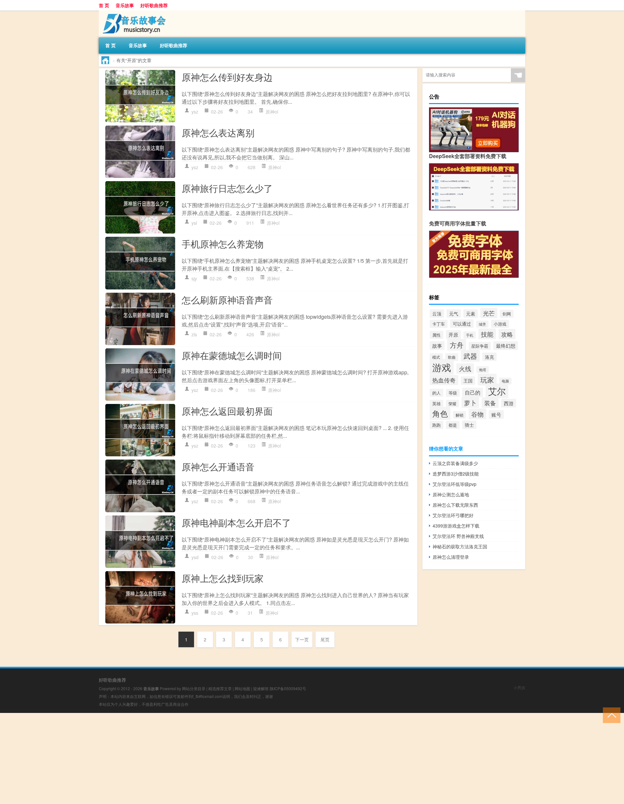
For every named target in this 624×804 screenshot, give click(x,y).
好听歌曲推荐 (154, 5)
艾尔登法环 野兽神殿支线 (458, 536)
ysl (194, 223)
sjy (194, 278)
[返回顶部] (610, 714)
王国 (468, 380)
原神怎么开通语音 (218, 466)
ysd (195, 557)
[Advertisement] (195, 758)
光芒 (489, 313)
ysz (194, 111)
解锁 (459, 415)
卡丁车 (438, 324)
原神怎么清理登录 (451, 557)
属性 (436, 335)
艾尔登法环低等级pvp (454, 484)
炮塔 (482, 369)
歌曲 (452, 357)
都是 (452, 425)
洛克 (489, 357)
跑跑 (436, 425)
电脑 (505, 381)
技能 (487, 333)
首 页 (104, 5)
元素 (470, 313)
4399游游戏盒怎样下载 (456, 525)
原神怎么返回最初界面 (227, 410)
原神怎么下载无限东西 (455, 505)
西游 (509, 403)
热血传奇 (444, 380)
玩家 (487, 379)
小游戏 (500, 324)
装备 (490, 402)
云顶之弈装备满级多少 (455, 463)
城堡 (482, 324)
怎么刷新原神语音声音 (227, 299)
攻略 (507, 334)
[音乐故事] (133, 12)
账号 (496, 414)
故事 (437, 345)
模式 (436, 357)
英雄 (436, 404)
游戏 (441, 367)
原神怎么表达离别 (218, 132)
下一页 (302, 639)
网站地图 (242, 688)
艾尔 (497, 390)
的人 (436, 393)
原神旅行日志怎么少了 (227, 187)
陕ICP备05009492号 (288, 688)
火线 (465, 368)
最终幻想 (505, 345)
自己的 (472, 392)
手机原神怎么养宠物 (223, 243)
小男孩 (519, 687)
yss (194, 613)
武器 (470, 356)
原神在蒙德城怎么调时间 (232, 355)
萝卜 (470, 402)
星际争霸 (479, 346)
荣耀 (452, 403)
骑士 (469, 425)
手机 (469, 335)
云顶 (436, 313)
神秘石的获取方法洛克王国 (460, 546)
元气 (453, 313)
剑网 (506, 314)
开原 (453, 334)
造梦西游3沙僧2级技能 (456, 473)
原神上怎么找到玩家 (223, 577)
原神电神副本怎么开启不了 (236, 522)
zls (194, 334)
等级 (452, 393)
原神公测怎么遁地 (451, 494)
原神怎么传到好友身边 (227, 76)
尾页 (325, 639)
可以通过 (462, 323)
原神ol (272, 111)
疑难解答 (261, 688)
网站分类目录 (193, 688)
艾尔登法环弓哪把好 (453, 515)
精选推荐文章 (220, 688)
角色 (440, 413)
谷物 (477, 413)
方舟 (456, 345)
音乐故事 (125, 5)
